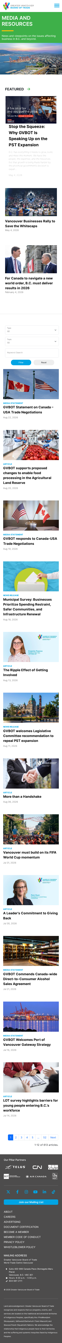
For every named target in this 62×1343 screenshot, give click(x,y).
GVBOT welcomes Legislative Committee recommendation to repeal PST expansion (28, 736)
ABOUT (8, 1211)
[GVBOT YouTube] (35, 1191)
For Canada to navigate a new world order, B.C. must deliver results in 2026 (29, 283)
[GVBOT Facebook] (17, 1191)
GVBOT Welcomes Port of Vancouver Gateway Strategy (27, 1042)
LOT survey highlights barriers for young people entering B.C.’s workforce (30, 1105)
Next (53, 1137)
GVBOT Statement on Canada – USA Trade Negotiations (28, 409)
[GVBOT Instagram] (26, 1191)
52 (44, 1137)
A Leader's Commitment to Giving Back (30, 915)
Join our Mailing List (31, 1202)
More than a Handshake (22, 797)
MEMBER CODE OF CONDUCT (22, 1237)
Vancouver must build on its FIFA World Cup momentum (29, 854)
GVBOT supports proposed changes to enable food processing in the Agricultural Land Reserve (27, 475)
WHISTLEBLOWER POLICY (19, 1247)
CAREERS (9, 1216)
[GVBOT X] (8, 1191)
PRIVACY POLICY (14, 1242)
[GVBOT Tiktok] (53, 1191)
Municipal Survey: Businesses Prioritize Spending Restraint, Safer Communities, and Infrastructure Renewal (27, 607)
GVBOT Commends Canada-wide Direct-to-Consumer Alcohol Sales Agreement (30, 979)
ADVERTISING (12, 1221)
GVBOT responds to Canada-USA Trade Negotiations (30, 541)
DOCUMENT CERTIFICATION (21, 1226)
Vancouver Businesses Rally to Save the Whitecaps (30, 223)
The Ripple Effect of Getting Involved (25, 672)
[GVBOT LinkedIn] (44, 1191)
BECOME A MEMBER (16, 1232)
